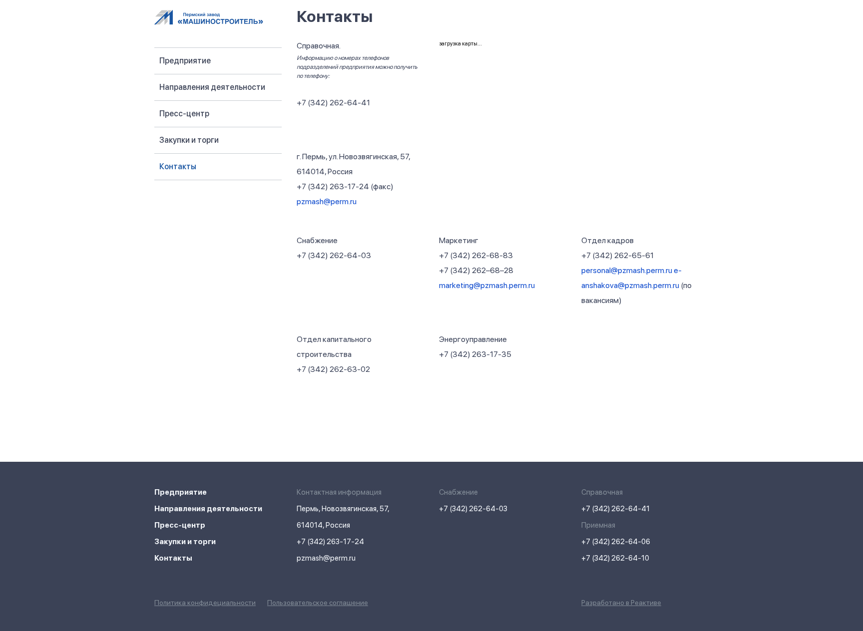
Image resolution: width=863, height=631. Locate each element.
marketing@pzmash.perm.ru (487, 285)
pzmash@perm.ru (327, 201)
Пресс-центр (184, 113)
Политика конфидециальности (205, 603)
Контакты (177, 166)
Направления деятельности (212, 87)
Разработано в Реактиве (621, 603)
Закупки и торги (189, 140)
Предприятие (185, 60)
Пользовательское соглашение (317, 603)
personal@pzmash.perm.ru (626, 270)
